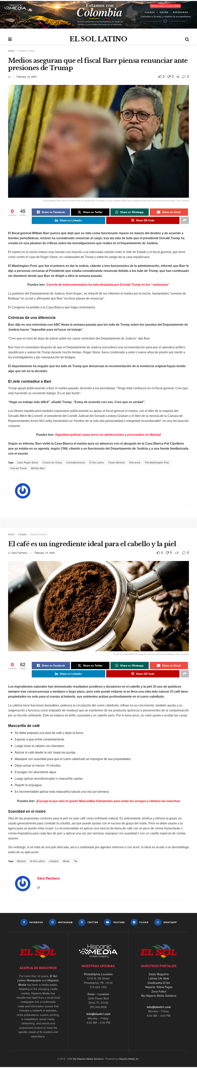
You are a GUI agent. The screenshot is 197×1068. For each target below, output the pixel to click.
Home (11, 50)
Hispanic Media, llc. (129, 1058)
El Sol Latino (96, 462)
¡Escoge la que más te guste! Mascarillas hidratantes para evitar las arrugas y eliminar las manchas (108, 801)
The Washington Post (157, 462)
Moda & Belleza (38, 534)
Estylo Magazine (159, 974)
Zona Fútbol (158, 991)
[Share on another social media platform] (184, 220)
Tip (76, 861)
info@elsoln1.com (98, 1014)
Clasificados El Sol (159, 983)
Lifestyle (22, 534)
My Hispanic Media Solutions (158, 995)
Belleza (21, 861)
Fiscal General (116, 462)
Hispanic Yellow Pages (158, 987)
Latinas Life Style (158, 978)
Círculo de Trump (52, 462)
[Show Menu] (10, 39)
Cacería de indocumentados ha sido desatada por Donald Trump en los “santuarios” (108, 284)
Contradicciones (75, 462)
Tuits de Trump (18, 468)
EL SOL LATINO (98, 39)
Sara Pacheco (19, 552)
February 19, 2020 (26, 76)
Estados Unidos (26, 50)
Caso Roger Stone (27, 462)
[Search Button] (187, 39)
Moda (66, 861)
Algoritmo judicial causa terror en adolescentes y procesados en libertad (108, 434)
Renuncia (134, 462)
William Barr (38, 468)
